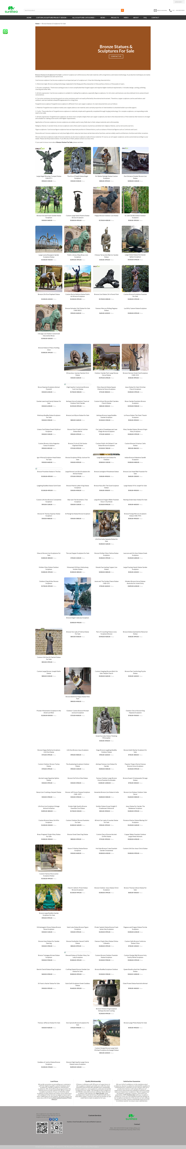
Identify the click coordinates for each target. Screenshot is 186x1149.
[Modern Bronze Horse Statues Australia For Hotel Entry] (135, 578)
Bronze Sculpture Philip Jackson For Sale (77, 458)
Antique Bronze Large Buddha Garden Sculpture (106, 416)
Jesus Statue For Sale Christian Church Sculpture (135, 388)
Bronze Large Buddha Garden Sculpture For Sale (49, 914)
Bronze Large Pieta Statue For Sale (135, 1023)
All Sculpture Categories (83, 17)
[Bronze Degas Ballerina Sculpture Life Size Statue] (48, 747)
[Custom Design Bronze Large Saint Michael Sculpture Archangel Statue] (106, 1032)
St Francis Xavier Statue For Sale (49, 983)
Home (29, 17)
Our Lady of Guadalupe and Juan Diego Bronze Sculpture (106, 430)
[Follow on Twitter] (56, 1119)
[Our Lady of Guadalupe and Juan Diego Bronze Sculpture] (106, 426)
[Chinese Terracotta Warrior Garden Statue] (106, 239)
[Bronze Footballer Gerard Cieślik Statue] (77, 938)
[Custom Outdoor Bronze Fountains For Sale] (77, 817)
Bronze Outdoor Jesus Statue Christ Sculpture (106, 889)
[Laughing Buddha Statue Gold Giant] (48, 482)
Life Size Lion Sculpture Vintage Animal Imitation (48, 807)
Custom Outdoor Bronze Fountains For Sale (77, 821)
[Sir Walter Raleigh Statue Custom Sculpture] (106, 160)
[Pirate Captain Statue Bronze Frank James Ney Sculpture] (106, 924)
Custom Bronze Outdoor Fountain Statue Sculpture (106, 956)
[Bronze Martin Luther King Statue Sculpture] (77, 482)
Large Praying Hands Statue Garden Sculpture (135, 568)
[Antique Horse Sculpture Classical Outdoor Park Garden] (77, 398)
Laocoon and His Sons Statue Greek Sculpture (135, 554)
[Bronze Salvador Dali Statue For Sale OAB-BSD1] (77, 305)
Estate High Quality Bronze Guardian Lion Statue (77, 807)
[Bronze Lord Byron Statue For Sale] (77, 412)
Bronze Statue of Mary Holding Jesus (48, 349)
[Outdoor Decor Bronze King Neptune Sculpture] (135, 707)
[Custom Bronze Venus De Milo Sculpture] (48, 817)
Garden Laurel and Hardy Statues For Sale (49, 402)
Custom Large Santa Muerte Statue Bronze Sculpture (77, 216)
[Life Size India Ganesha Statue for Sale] (106, 523)
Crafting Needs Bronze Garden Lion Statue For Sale (78, 970)
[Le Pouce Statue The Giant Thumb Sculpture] (135, 412)
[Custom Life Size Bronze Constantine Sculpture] (48, 496)
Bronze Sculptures (85, 1147)
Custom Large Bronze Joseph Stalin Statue (49, 672)
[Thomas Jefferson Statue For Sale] (48, 1020)
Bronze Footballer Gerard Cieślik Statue (77, 942)
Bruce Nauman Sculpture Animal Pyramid (49, 388)
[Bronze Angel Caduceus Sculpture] (77, 596)
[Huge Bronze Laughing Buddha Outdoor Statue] (106, 747)
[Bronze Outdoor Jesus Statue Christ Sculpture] (106, 885)
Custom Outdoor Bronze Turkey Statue (49, 765)
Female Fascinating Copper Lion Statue (106, 568)
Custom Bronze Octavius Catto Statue (135, 444)
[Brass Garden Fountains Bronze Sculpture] (135, 398)
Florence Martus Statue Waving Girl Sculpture (135, 821)
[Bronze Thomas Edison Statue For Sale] (135, 885)
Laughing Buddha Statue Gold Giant (49, 485)
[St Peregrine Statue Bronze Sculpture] (77, 510)
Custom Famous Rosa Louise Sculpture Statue (48, 875)
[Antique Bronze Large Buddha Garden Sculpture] (106, 412)
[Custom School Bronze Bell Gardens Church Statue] (106, 398)
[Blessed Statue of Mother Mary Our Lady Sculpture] (77, 952)
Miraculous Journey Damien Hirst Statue (77, 374)
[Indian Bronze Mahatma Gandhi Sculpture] (135, 454)
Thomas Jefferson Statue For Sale (49, 1023)
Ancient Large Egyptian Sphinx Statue (49, 779)
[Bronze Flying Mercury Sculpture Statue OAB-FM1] (135, 510)
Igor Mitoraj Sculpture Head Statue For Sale (49, 458)
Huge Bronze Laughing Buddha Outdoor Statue (106, 751)
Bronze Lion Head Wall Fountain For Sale (135, 472)
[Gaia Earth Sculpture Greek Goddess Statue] (77, 980)
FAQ (145, 17)
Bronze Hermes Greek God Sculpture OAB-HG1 (135, 374)
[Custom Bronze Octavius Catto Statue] (135, 440)
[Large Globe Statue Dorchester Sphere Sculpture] (135, 239)
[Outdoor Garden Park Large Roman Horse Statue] (106, 357)
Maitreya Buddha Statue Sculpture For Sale (48, 416)
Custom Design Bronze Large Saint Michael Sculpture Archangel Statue (106, 1049)
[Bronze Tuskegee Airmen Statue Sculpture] (48, 952)
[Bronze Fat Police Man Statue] (77, 775)
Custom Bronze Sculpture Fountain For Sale (135, 295)
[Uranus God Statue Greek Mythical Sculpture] (48, 426)
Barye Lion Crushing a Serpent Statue (48, 792)
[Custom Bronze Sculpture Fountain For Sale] (135, 278)
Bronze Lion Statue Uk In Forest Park (106, 294)
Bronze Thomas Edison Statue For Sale (135, 889)
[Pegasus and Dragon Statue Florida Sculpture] (135, 924)
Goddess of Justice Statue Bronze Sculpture (48, 1063)
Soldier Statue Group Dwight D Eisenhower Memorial (106, 807)
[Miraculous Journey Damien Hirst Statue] (77, 357)
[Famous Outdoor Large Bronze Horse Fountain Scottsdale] (106, 775)
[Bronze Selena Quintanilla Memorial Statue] (135, 629)
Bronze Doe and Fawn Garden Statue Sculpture (49, 216)
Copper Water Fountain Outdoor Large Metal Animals (135, 835)
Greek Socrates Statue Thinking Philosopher (106, 737)
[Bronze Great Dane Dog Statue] (77, 831)
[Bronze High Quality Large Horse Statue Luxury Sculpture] (77, 1059)
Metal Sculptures (94, 1147)
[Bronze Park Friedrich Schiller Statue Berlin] (77, 426)
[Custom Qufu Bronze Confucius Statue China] (135, 938)
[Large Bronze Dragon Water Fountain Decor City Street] (106, 496)
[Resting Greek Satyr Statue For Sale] (135, 496)
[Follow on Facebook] (50, 1119)
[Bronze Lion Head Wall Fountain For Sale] (135, 468)
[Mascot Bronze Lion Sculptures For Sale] (48, 550)
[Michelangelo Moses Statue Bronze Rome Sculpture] (48, 924)
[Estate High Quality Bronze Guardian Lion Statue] (77, 803)
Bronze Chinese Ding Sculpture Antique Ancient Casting (106, 1010)
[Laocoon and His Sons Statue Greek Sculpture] (135, 550)
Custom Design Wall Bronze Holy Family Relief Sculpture (135, 956)
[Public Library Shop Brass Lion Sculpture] (77, 239)
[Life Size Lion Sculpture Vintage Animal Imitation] (48, 803)
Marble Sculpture (96, 1122)
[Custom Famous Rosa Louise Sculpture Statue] (48, 858)
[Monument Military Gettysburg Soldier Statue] (77, 564)
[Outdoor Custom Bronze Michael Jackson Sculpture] (77, 707)
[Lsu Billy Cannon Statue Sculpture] (135, 305)
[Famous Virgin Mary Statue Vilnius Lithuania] (106, 938)
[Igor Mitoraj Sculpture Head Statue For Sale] (48, 454)
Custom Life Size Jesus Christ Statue (135, 848)
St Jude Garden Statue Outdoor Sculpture (135, 216)
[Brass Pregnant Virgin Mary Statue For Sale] (48, 831)
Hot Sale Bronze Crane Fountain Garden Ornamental (106, 849)
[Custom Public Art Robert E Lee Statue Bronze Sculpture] (106, 440)
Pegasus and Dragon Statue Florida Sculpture (135, 928)
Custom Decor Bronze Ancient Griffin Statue (106, 835)
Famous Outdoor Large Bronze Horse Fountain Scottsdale (106, 779)
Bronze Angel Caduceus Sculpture (77, 618)
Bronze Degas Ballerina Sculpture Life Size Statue (48, 751)
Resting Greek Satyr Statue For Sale (135, 500)
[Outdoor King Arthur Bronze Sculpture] (48, 578)
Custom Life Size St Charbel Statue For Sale (49, 658)
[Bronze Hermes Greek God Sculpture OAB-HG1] (135, 357)
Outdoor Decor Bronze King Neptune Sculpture (135, 712)
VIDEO (126, 17)
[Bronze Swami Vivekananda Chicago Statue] (135, 775)
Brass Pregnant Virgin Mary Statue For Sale (48, 835)
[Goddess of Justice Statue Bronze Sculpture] (48, 1059)
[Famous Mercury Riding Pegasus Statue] (106, 305)
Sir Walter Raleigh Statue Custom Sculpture (106, 177)
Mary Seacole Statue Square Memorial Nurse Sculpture (106, 388)
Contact (155, 17)
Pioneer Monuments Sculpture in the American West (49, 712)
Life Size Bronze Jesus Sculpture (77, 750)
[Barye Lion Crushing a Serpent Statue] (48, 789)
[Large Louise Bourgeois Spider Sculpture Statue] (48, 239)
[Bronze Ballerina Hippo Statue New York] (77, 680)
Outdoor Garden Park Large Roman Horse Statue (106, 374)
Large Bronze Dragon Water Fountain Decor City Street (106, 501)
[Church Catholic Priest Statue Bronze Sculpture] (77, 885)
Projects (115, 17)
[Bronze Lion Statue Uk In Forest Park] (106, 278)
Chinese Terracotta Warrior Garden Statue (106, 256)
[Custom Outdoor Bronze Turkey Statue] (48, 761)
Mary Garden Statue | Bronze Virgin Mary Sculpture (135, 430)
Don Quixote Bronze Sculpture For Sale (77, 1024)
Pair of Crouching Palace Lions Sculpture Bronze (106, 633)
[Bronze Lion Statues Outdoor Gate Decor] (135, 789)
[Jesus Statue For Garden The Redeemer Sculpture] (135, 803)
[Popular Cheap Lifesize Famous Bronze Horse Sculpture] (135, 761)
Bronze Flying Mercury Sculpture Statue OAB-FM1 (135, 515)
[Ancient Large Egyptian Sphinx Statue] (48, 775)
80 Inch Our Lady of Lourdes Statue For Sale (106, 821)
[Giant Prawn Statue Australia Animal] (135, 980)
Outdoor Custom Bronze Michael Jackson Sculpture (77, 712)
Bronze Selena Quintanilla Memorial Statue (135, 633)
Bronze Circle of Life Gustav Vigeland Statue (77, 444)
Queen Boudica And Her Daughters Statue (135, 970)
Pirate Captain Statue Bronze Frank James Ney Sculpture (106, 928)
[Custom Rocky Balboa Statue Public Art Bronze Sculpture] (77, 278)
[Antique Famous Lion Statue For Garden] (106, 761)
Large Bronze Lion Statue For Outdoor (106, 458)
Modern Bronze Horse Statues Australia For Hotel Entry (135, 582)
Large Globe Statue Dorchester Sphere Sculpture (135, 256)
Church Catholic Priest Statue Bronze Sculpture (78, 889)
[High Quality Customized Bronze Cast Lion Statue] (77, 384)
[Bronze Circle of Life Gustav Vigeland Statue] (77, 440)
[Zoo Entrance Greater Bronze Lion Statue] (135, 160)
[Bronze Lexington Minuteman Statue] (106, 468)
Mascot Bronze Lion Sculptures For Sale (49, 554)
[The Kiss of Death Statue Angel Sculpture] (77, 160)
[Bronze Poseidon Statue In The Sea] (48, 468)
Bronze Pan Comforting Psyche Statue (135, 672)
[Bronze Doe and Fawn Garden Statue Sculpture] (48, 199)
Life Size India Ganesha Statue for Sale (106, 540)
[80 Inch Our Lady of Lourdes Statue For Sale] (106, 817)
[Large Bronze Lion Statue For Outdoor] (106, 454)
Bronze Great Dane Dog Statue (77, 834)
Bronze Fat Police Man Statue (78, 778)
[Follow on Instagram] (53, 1119)
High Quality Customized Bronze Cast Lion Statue (77, 388)
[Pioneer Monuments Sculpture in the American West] (48, 707)
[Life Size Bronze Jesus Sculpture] (77, 747)
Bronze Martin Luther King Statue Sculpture (77, 486)
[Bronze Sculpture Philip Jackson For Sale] (77, 454)
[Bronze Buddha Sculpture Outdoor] (106, 966)
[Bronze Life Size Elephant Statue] (48, 278)
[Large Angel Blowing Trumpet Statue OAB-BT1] (48, 160)
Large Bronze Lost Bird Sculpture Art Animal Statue (77, 472)
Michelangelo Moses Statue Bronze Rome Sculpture (49, 928)
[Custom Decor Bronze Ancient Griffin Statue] (106, 831)
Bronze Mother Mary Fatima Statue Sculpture (106, 554)
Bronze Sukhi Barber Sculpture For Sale (135, 751)
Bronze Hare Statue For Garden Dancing (48, 942)
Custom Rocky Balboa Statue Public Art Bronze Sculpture (77, 295)
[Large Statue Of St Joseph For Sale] (135, 482)
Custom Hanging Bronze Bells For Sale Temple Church (106, 672)
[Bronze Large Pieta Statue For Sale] (135, 1020)
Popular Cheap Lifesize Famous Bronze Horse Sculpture (135, 765)
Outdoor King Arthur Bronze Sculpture (48, 582)
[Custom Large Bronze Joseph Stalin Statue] (48, 668)
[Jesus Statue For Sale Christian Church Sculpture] (135, 384)
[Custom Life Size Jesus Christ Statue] (135, 845)
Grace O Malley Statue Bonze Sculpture (78, 849)
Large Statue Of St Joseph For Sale (135, 485)
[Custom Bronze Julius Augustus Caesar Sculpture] (48, 440)
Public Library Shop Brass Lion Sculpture (77, 256)
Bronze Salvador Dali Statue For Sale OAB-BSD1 (77, 309)
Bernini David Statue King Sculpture (49, 969)
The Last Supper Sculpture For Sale (77, 553)
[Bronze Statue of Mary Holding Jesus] (48, 344)
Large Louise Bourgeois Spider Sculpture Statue (49, 256)
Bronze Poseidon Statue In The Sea (48, 471)
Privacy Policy (75, 1147)
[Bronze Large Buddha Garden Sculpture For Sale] (48, 897)
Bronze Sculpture (85, 1122)
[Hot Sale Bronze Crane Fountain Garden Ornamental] (106, 845)
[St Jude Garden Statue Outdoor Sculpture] (135, 199)
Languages (178, 2)
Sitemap (69, 1147)
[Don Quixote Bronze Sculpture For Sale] (77, 1020)
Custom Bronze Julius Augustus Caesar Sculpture (48, 444)
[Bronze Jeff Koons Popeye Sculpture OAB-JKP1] (77, 789)
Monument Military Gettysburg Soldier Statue (77, 568)
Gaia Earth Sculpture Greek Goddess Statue (77, 984)
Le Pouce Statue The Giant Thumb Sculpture (135, 416)
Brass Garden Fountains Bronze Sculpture (135, 402)
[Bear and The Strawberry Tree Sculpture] (77, 496)
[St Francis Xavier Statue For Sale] (48, 980)
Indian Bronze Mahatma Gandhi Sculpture (135, 458)
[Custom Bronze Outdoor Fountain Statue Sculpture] (106, 952)
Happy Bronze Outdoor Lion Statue (106, 215)
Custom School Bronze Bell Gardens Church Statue (106, 402)
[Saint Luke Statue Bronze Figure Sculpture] (77, 924)
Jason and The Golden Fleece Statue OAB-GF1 (106, 582)
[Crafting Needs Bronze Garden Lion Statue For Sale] (77, 966)
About (136, 17)
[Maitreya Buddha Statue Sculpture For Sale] (48, 412)
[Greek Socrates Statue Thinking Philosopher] (106, 720)
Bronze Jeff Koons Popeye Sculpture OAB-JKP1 (77, 793)
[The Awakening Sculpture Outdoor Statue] (77, 761)
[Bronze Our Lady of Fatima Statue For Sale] (77, 629)
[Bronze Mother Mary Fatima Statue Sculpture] (106, 550)
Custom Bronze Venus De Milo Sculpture (49, 821)
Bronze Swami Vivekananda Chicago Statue (135, 779)
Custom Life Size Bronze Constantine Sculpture (48, 501)
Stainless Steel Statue (73, 1122)
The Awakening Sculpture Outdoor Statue (77, 765)
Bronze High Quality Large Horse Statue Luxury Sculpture (77, 1063)
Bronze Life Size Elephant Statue (49, 294)
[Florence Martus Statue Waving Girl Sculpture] (135, 817)
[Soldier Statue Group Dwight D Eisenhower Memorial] (106, 803)
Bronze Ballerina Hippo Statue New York (78, 697)
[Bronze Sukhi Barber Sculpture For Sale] (135, 747)
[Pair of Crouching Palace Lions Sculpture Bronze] (106, 629)
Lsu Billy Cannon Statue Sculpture (135, 308)
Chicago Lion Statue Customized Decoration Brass (49, 335)
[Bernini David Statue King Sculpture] (48, 966)
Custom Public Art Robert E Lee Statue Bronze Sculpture (106, 444)
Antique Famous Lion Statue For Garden (106, 765)
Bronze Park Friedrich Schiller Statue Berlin (77, 430)
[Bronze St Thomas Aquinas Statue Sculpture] (48, 510)
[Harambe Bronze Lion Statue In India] (106, 789)
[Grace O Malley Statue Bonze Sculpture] (77, 845)
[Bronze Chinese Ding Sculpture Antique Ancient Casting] (106, 993)
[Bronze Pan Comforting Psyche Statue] (135, 668)
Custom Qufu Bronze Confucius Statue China (135, 942)
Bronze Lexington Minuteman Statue (106, 471)
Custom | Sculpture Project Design (51, 17)
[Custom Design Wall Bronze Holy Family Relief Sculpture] (135, 952)
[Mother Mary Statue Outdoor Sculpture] (48, 564)
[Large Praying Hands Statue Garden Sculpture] (135, 564)
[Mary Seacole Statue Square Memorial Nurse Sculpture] (106, 384)
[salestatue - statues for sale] (11, 9)
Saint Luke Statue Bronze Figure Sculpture (77, 928)
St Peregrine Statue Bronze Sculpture (77, 514)
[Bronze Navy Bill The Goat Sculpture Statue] (106, 482)
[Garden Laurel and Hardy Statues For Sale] (48, 398)
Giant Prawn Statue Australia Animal (135, 983)
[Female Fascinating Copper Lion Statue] (106, 564)
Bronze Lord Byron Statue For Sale (77, 415)
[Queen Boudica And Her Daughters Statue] (135, 966)
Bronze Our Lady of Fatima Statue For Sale (77, 633)
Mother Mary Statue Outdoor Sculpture (49, 568)
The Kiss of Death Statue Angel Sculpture (77, 177)
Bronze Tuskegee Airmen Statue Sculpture (49, 956)
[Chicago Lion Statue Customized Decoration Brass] (48, 317)
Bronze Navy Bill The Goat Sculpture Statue (106, 486)
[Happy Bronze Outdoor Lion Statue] (106, 199)
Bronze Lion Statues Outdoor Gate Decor (135, 793)
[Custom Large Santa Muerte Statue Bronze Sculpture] (77, 199)
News (102, 17)
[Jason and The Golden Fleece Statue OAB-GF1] (106, 578)
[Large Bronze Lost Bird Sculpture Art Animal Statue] (77, 468)
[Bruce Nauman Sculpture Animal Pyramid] (48, 384)
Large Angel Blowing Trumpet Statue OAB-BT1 (48, 177)
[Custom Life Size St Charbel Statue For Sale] (48, 641)
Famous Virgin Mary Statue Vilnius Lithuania (106, 942)
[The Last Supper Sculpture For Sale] (77, 550)
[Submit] (122, 10)
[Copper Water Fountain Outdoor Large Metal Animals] (135, 831)
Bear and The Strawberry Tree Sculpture (78, 501)
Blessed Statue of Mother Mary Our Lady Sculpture (78, 956)
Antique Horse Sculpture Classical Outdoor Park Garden (77, 402)
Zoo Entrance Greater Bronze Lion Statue (135, 177)
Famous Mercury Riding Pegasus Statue (106, 309)
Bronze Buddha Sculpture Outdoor (106, 969)
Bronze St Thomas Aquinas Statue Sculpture (48, 515)
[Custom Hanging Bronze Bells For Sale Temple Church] (106, 668)
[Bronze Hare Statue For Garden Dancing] (48, 938)
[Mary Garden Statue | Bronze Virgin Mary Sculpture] (135, 426)
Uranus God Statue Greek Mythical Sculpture (49, 430)
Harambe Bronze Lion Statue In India (106, 792)
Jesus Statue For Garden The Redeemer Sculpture (135, 807)
